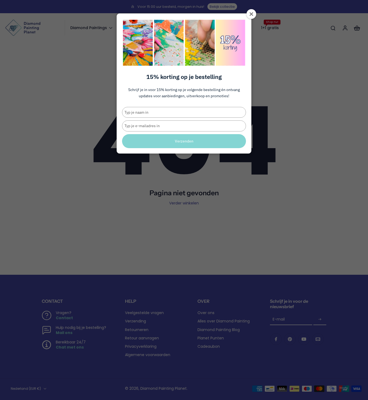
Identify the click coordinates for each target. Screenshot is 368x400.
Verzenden (184, 141)
